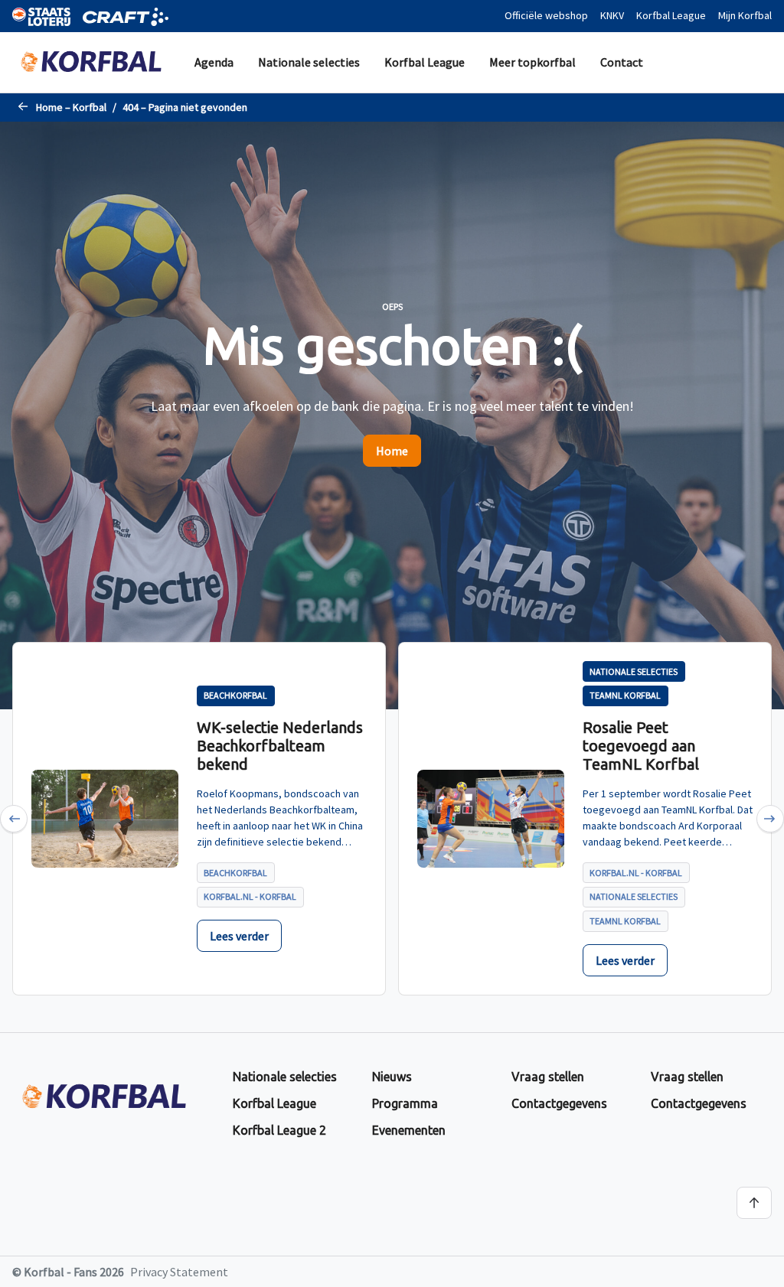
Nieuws (392, 1076)
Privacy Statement (179, 1271)
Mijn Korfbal (745, 15)
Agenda (214, 62)
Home (392, 450)
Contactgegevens (559, 1103)
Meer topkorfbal (532, 62)
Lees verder (239, 935)
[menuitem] (214, 62)
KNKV (612, 15)
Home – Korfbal (71, 107)
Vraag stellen (547, 1076)
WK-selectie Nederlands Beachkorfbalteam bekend (280, 745)
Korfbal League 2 (279, 1130)
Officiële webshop (546, 15)
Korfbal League (671, 15)
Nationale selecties (309, 62)
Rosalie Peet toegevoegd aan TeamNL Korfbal (641, 745)
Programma (405, 1103)
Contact (621, 62)
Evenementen (409, 1130)
